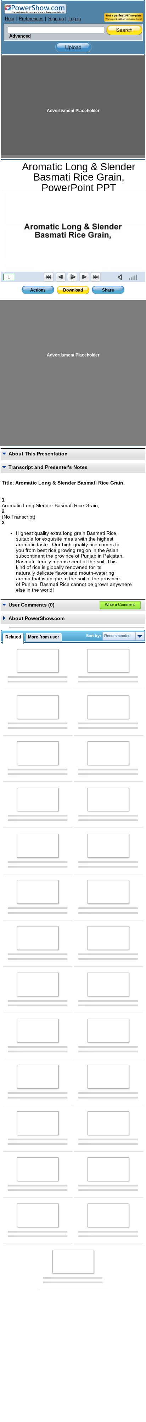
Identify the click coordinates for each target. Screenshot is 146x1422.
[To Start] (49, 277)
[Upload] (73, 47)
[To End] (95, 277)
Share (108, 290)
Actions (38, 290)
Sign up (56, 18)
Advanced (20, 36)
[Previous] (60, 277)
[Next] (84, 277)
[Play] (72, 277)
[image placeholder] (37, 661)
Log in (74, 18)
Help (9, 18)
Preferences (31, 18)
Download (73, 290)
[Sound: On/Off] (121, 277)
